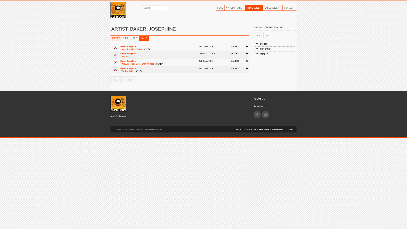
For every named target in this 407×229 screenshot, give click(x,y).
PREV (115, 79)
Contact (288, 8)
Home (220, 8)
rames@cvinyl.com (118, 116)
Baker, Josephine (128, 46)
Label (135, 38)
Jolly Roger (264, 49)
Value (144, 38)
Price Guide (253, 8)
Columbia (264, 44)
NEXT (131, 79)
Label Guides (272, 8)
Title (125, 38)
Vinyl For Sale (234, 8)
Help (268, 35)
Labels (259, 35)
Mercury (263, 54)
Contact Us (258, 106)
